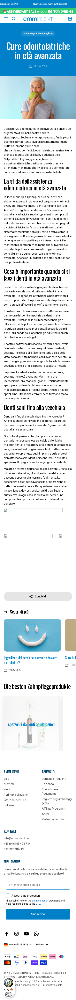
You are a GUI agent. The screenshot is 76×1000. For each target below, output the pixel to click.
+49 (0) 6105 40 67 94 (17, 843)
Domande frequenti (54, 778)
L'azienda (48, 784)
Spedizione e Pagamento (50, 791)
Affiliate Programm (53, 808)
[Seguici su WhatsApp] (36, 933)
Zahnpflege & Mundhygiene (38, 33)
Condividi (41, 596)
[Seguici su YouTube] (26, 933)
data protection (40, 900)
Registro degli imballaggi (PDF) (57, 801)
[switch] (8, 994)
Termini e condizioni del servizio (21, 985)
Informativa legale (52, 985)
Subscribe (38, 914)
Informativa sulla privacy (17, 981)
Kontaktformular (14, 848)
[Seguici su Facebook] (6, 933)
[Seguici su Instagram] (16, 933)
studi (7, 789)
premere (9, 784)
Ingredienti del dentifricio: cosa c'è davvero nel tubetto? (30, 660)
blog (6, 778)
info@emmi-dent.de (16, 838)
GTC (38, 903)
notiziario (9, 805)
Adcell (45, 814)
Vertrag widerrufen (53, 819)
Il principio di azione (16, 794)
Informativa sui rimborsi (47, 981)
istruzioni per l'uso (15, 800)
